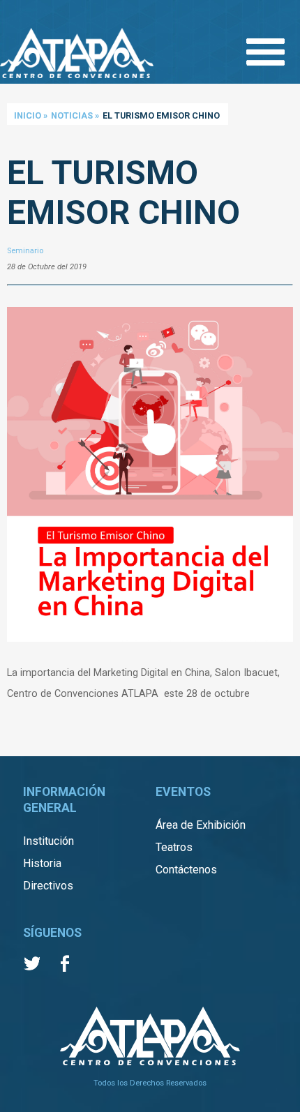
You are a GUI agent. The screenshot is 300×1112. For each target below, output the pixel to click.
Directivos (48, 885)
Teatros (174, 847)
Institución (48, 841)
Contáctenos (186, 869)
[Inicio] (76, 54)
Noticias (72, 115)
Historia (42, 863)
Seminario (25, 250)
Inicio (27, 115)
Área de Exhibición (201, 825)
